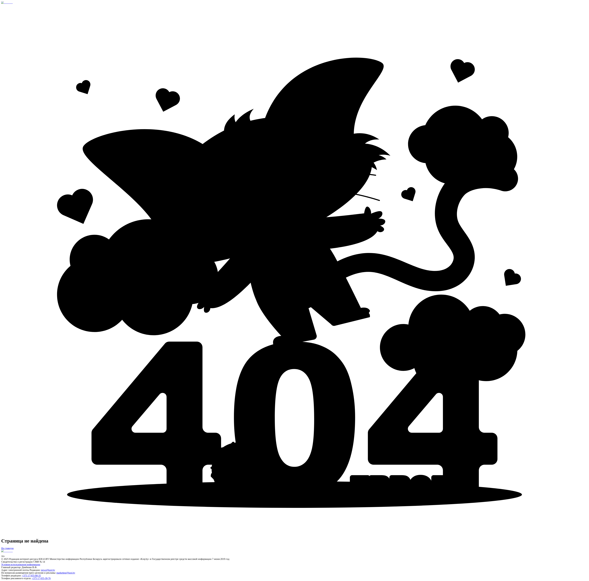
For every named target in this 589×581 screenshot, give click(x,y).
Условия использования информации (20, 564)
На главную (7, 548)
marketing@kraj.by (65, 572)
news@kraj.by (48, 570)
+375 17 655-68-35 (31, 575)
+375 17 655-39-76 (41, 578)
